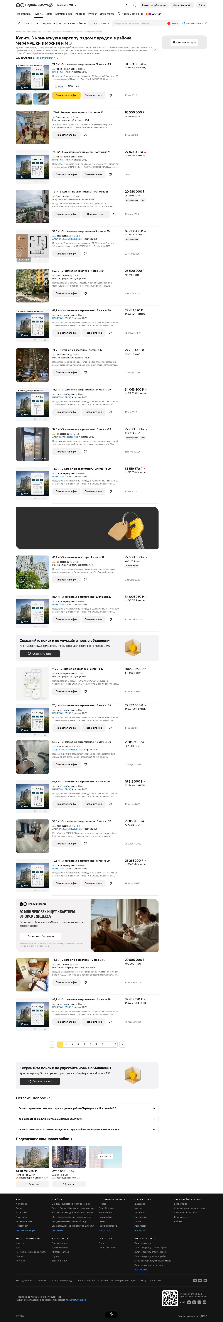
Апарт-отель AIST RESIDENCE (67, 239)
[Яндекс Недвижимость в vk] (195, 1280)
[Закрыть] (206, 23)
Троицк (137, 1221)
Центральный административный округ (71, 1204)
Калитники (21, 1212)
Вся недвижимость (25, 1280)
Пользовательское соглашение (92, 1280)
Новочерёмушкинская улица (75, 967)
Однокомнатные (60, 1243)
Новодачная (22, 1226)
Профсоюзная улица (71, 278)
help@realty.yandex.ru (76, 1300)
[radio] (66, 1045)
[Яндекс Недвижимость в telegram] (205, 1280)
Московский (140, 1217)
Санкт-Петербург (107, 1208)
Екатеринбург (105, 1217)
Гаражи (19, 1256)
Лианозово (21, 1217)
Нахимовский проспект (72, 120)
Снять (101, 1243)
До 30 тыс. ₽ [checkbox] (29, 532)
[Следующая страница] (122, 1044)
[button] (134, 5)
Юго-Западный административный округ (72, 1217)
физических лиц (41, 946)
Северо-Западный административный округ (74, 1208)
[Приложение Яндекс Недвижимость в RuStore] (204, 1302)
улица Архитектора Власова (74, 565)
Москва (56, 120)
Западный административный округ (69, 1221)
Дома (18, 1247)
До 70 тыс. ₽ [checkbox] (69, 532)
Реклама (42, 1280)
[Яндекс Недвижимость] (34, 5)
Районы (178, 1221)
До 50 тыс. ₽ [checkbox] (49, 532)
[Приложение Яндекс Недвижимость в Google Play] (194, 1302)
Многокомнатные (60, 1252)
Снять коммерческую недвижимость (152, 1261)
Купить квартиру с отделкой (148, 1265)
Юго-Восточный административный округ (73, 1212)
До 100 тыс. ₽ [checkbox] (90, 532)
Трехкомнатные (60, 1261)
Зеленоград (140, 1212)
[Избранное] (128, 5)
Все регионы (180, 1204)
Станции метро (181, 1217)
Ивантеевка (140, 1226)
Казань (102, 1221)
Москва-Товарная (24, 1221)
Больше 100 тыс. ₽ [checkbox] (32, 541)
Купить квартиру (142, 1243)
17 (114, 1044)
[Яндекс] (201, 1316)
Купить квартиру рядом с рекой (150, 1252)
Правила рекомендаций (123, 1280)
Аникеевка (21, 1204)
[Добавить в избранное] (110, 95)
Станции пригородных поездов (189, 1208)
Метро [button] (175, 23)
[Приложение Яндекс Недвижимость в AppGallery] (199, 1302)
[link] (201, 5)
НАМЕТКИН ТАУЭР (61, 72)
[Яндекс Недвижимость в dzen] (200, 1280)
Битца (19, 1208)
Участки (20, 1243)
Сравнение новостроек (185, 1212)
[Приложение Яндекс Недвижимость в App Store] (189, 1302)
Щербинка (139, 1204)
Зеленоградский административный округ (73, 1226)
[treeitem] (24, 14)
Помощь (143, 1280)
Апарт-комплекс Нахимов (65, 199)
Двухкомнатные (60, 1247)
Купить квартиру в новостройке (150, 1256)
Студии (55, 1256)
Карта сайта (156, 1280)
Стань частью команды (62, 1280)
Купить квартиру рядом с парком (150, 1247)
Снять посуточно (107, 1247)
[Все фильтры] (19, 23)
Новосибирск (105, 1212)
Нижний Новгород (108, 1226)
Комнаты (20, 1261)
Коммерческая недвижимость (31, 1252)
